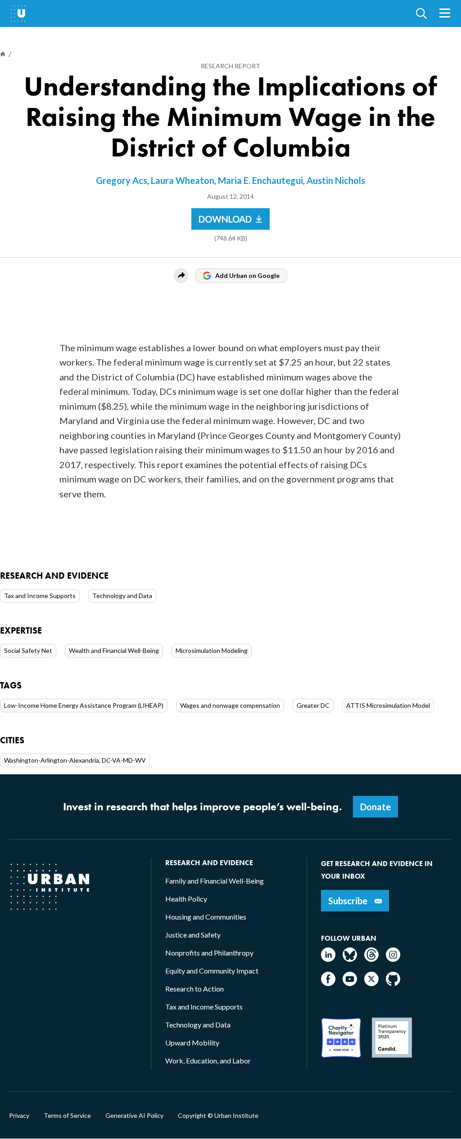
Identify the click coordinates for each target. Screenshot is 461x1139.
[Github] (393, 983)
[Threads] (371, 959)
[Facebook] (328, 983)
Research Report (230, 66)
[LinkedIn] (328, 959)
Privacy (19, 1115)
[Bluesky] (350, 959)
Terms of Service (67, 1115)
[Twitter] (371, 983)
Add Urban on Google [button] (247, 275)
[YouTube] (350, 983)
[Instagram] (393, 959)
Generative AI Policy (134, 1115)
